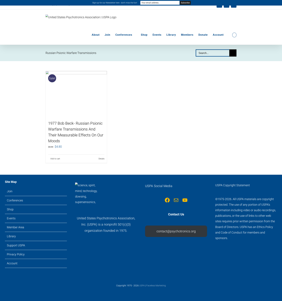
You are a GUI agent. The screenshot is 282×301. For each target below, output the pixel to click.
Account (12, 263)
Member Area (15, 227)
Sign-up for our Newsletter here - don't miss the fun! (114, 3)
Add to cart (55, 159)
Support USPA (16, 245)
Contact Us (176, 214)
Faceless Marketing (156, 285)
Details (101, 159)
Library (11, 236)
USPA (142, 285)
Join (9, 191)
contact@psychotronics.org (176, 231)
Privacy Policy (16, 254)
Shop (10, 209)
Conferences (15, 200)
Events (11, 218)
